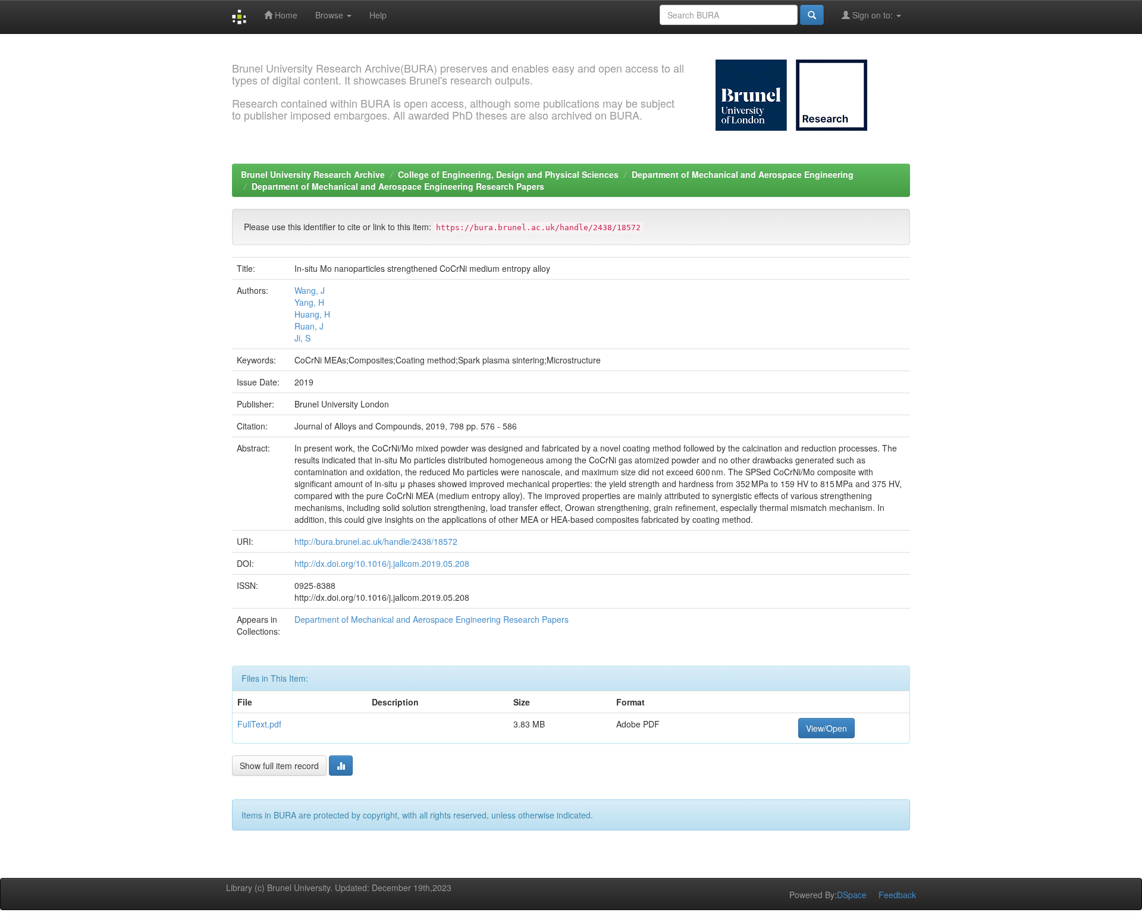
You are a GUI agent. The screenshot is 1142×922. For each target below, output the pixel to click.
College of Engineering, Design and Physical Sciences (508, 174)
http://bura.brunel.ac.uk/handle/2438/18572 (375, 541)
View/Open (826, 728)
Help (378, 15)
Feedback (897, 895)
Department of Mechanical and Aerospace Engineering (743, 174)
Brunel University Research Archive (313, 174)
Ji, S (302, 338)
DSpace (852, 895)
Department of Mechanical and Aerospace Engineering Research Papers (398, 186)
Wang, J (309, 290)
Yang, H (309, 302)
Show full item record (279, 766)
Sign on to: (872, 15)
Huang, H (312, 314)
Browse (330, 15)
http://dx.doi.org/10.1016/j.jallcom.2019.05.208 (381, 563)
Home (284, 15)
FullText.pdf (259, 724)
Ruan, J (309, 326)
